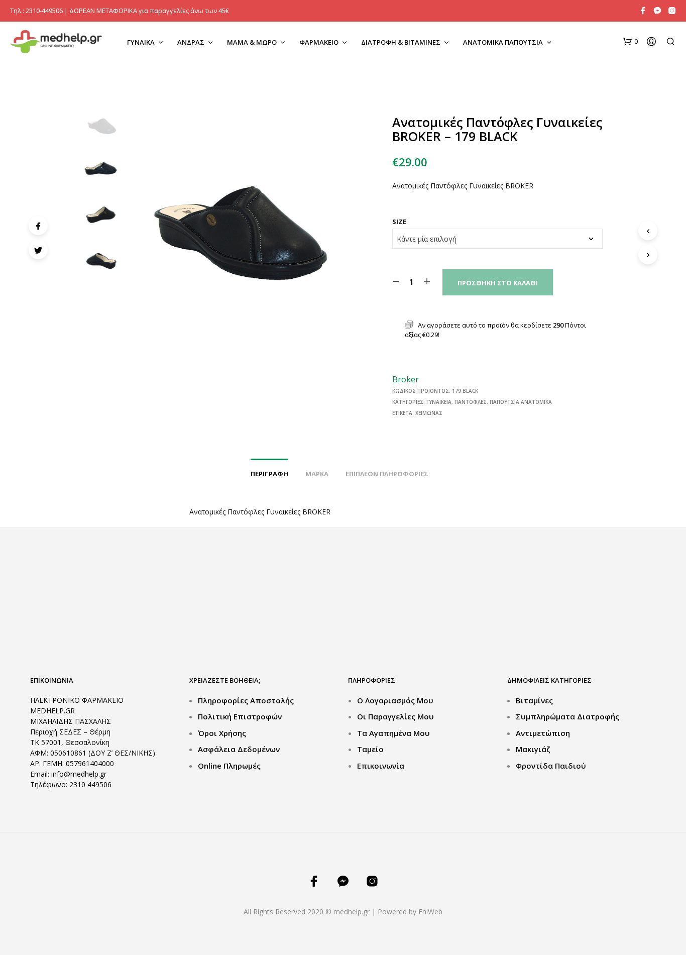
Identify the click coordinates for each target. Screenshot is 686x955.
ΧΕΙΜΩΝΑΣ (428, 412)
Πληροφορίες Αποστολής (246, 700)
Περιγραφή (269, 473)
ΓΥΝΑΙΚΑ (141, 42)
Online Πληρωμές (229, 766)
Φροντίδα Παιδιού (551, 766)
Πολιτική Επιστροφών (240, 716)
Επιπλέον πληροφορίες (387, 473)
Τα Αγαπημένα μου (393, 733)
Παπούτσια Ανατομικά (521, 401)
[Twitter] (38, 249)
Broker (405, 379)
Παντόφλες (470, 401)
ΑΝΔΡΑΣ (190, 42)
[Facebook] (38, 225)
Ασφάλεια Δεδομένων (239, 749)
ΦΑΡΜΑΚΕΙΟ (318, 42)
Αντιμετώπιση (543, 733)
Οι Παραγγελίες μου (395, 716)
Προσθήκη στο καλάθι (498, 282)
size (399, 221)
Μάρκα (316, 473)
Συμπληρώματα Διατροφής (567, 716)
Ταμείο (370, 749)
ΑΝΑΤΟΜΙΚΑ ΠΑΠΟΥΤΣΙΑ (503, 42)
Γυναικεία (438, 401)
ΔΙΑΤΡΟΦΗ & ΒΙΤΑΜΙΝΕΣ (400, 42)
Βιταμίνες (534, 700)
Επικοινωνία (380, 766)
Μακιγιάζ (533, 749)
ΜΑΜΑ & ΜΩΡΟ (252, 42)
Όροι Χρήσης (222, 733)
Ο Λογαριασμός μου (395, 700)
